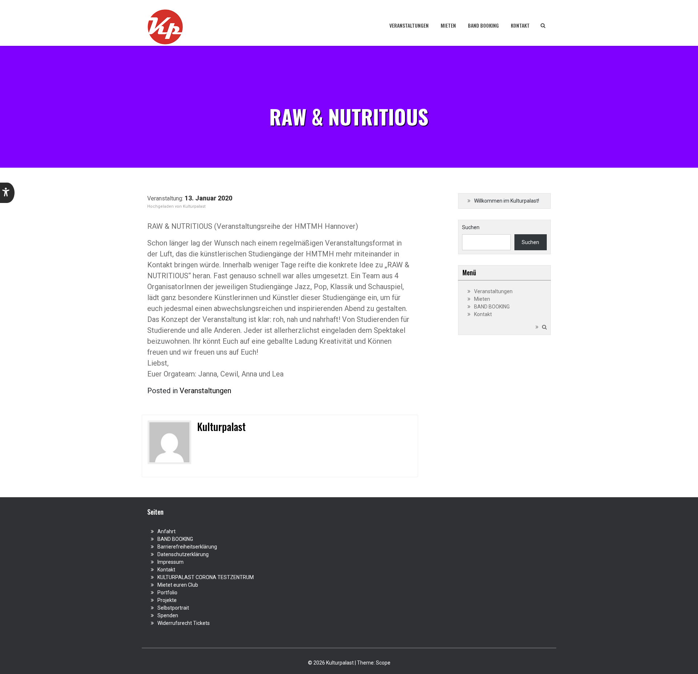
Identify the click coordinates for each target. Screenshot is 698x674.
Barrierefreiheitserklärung (187, 547)
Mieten (448, 25)
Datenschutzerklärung (183, 554)
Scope (383, 663)
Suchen (471, 227)
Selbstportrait (173, 608)
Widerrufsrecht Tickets (183, 623)
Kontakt (520, 25)
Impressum (170, 562)
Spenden (167, 615)
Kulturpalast (194, 206)
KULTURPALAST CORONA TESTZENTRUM (205, 577)
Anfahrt (166, 531)
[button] (7, 193)
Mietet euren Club (177, 585)
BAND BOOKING (483, 25)
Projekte (167, 600)
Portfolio (167, 592)
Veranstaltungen (409, 25)
